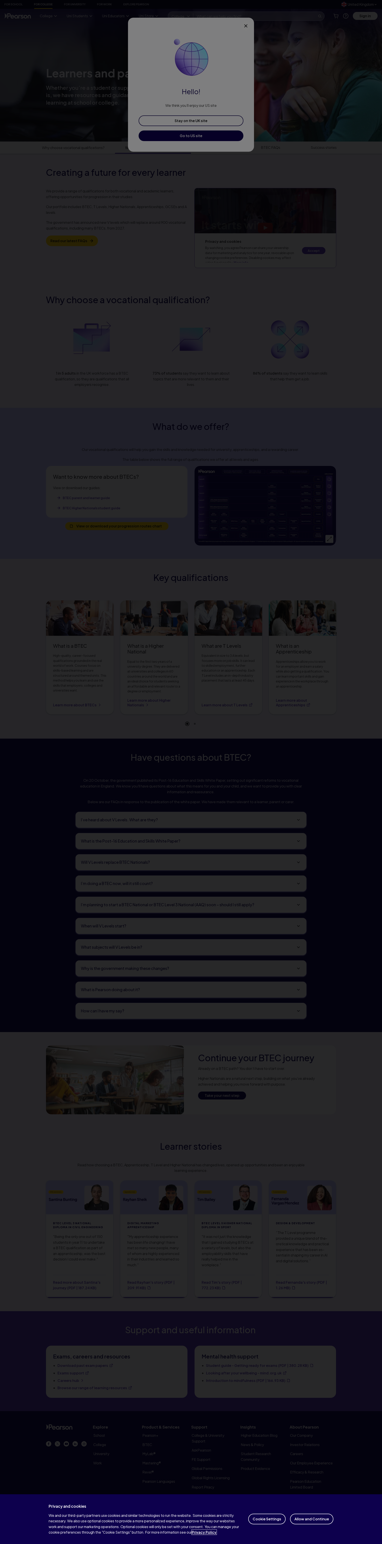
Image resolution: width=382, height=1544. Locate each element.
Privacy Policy (204, 1532)
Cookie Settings (267, 1519)
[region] (191, 1519)
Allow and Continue (311, 1519)
